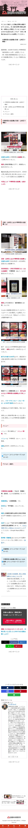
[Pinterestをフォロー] (20, 691)
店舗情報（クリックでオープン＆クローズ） (14, 550)
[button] (25, 440)
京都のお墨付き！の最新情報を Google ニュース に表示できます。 (14, 621)
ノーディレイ (12, 704)
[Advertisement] (14, 80)
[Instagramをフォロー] (7, 691)
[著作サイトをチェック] (7, 687)
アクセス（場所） (9, 114)
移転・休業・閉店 (6, 604)
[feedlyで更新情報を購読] (14, 694)
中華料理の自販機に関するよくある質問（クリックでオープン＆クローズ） (14, 561)
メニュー (7, 111)
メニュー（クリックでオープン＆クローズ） (14, 456)
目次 (11, 99)
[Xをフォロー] (20, 687)
